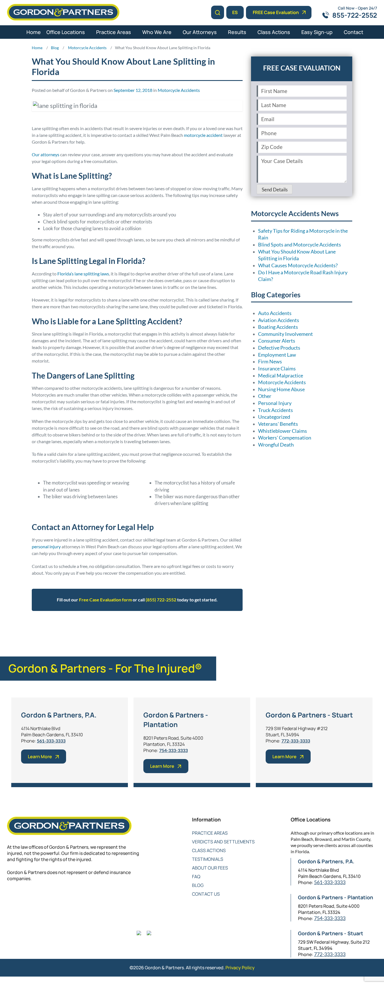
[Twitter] (21, 897)
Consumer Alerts (276, 341)
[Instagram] (55, 897)
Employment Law (277, 355)
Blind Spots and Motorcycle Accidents (299, 245)
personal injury (46, 546)
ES (235, 12)
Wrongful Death (276, 445)
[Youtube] (44, 897)
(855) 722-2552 (161, 599)
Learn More (40, 756)
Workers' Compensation (284, 438)
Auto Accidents (275, 313)
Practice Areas (113, 32)
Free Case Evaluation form (105, 599)
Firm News (270, 361)
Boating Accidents (278, 327)
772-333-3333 (295, 740)
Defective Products (279, 348)
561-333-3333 (51, 740)
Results (237, 32)
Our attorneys (45, 154)
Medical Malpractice (280, 376)
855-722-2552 (354, 15)
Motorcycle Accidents (179, 90)
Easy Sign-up (317, 32)
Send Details (275, 190)
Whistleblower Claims (282, 431)
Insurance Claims (277, 369)
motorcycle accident (203, 135)
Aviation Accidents (278, 320)
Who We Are (156, 32)
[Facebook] (10, 897)
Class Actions (273, 32)
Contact (353, 32)
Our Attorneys (200, 32)
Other (264, 396)
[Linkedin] (33, 897)
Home (33, 32)
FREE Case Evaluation (276, 12)
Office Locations (65, 32)
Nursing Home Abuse (281, 389)
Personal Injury (275, 403)
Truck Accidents (275, 410)
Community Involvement (285, 334)
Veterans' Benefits (278, 424)
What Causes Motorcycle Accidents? (298, 265)
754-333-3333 (173, 750)
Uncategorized (274, 417)
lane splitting (131, 628)
